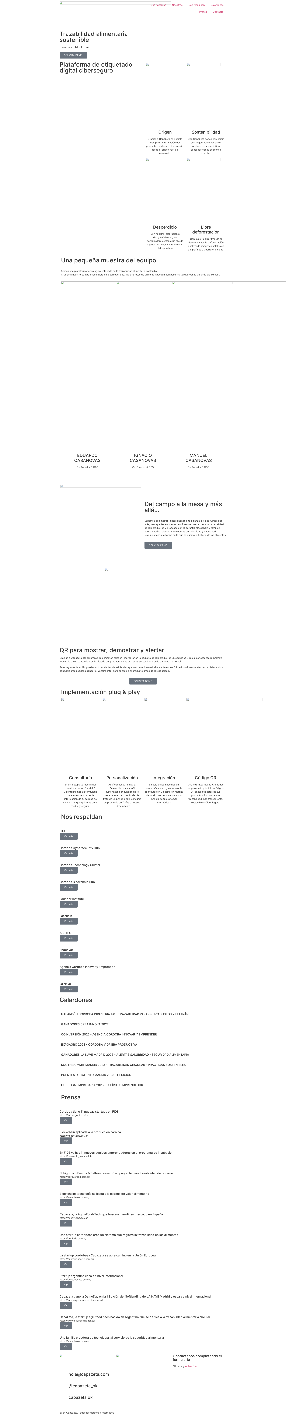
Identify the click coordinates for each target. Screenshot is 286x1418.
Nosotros (177, 4)
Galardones (217, 4)
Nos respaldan (196, 4)
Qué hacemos (158, 4)
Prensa (203, 11)
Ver (66, 1120)
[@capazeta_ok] (65, 1386)
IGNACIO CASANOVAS (143, 458)
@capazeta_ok (83, 1385)
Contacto (218, 11)
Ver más (68, 836)
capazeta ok (81, 1397)
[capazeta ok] (65, 1397)
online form (191, 1366)
